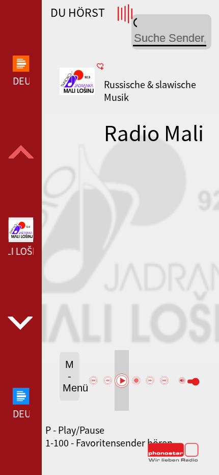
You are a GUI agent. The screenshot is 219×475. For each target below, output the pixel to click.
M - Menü (71, 376)
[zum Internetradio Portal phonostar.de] (173, 460)
